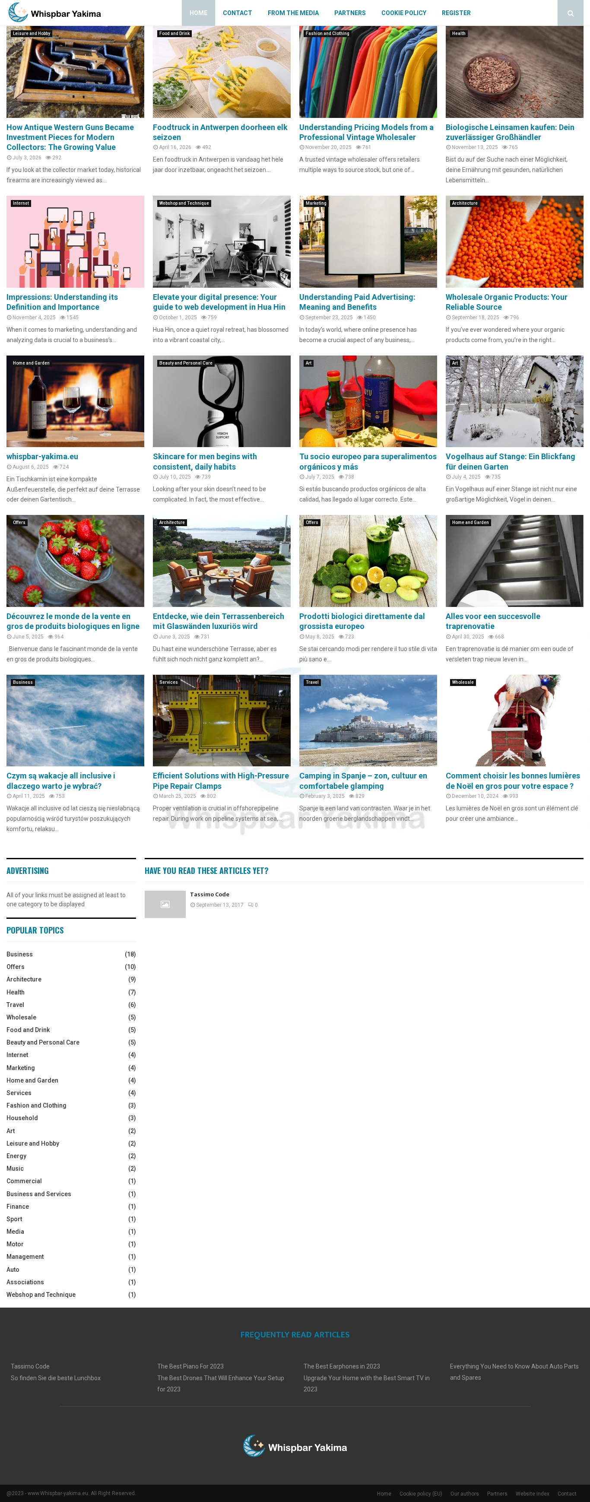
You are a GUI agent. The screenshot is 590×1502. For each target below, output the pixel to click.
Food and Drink (174, 33)
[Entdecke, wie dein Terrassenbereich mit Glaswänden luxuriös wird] (222, 561)
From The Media (293, 13)
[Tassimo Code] (165, 904)
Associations (25, 1282)
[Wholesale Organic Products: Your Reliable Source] (515, 242)
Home (198, 13)
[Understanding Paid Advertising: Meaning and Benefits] (368, 242)
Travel (312, 682)
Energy (16, 1156)
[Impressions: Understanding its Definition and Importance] (75, 242)
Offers (19, 522)
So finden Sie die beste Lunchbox (56, 1378)
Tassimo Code (209, 894)
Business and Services (38, 1194)
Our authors (464, 1494)
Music (15, 1168)
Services (168, 682)
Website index (532, 1494)
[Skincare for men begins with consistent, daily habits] (222, 402)
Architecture (465, 203)
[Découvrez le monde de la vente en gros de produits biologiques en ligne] (75, 561)
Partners (350, 13)
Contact (237, 13)
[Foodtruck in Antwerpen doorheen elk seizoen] (222, 72)
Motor (15, 1244)
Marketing (316, 203)
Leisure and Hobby (31, 33)
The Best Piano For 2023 (190, 1366)
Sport (14, 1219)
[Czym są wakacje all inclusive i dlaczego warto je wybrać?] (75, 721)
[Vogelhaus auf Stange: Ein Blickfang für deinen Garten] (515, 402)
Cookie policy (403, 13)
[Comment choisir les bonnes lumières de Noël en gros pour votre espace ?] (515, 721)
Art (308, 363)
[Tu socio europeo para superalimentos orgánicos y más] (368, 402)
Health (459, 33)
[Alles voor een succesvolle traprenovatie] (515, 561)
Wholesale (463, 682)
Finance (17, 1206)
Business (23, 682)
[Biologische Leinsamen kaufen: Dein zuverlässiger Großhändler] (515, 72)
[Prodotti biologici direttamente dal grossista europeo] (368, 561)
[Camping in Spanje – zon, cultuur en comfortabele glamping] (368, 721)
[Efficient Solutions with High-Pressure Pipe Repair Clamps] (222, 721)
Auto (12, 1269)
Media (15, 1231)
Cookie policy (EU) (421, 1494)
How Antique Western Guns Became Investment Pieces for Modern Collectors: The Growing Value (70, 137)
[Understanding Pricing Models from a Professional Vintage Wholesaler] (368, 72)
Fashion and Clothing (327, 33)
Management (25, 1256)
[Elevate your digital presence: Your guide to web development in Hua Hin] (222, 242)
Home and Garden (31, 363)
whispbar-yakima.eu (42, 456)
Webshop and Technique (184, 203)
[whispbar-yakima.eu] (75, 402)
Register (456, 13)
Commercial (24, 1181)
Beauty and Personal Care (186, 363)
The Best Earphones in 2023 (342, 1366)
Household (22, 1118)
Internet (21, 203)
